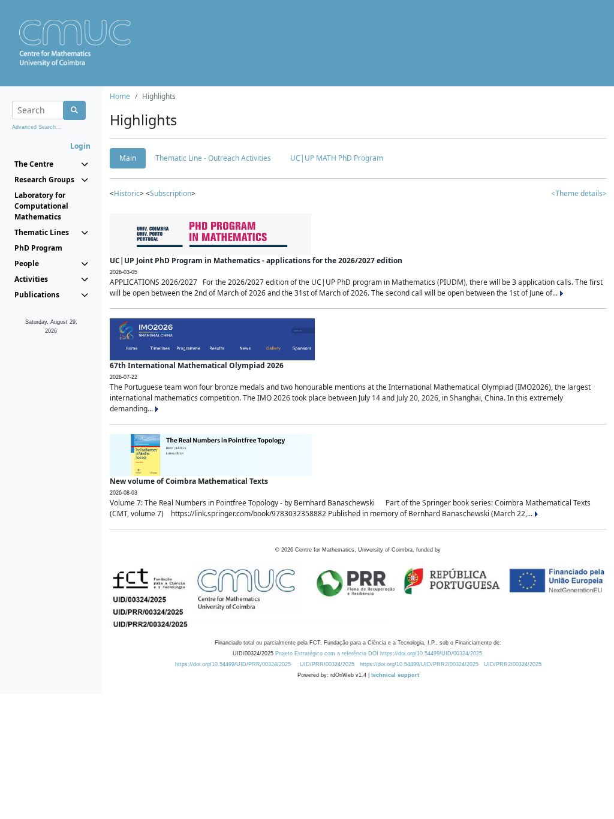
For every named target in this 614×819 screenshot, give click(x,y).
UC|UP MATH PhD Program (336, 158)
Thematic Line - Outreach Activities (213, 158)
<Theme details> (579, 193)
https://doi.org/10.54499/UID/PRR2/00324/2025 (419, 664)
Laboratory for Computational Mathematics (41, 206)
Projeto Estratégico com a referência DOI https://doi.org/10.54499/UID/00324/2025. (379, 654)
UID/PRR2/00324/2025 (512, 664)
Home (120, 96)
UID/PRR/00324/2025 (327, 664)
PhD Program (38, 248)
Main (127, 158)
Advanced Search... (36, 127)
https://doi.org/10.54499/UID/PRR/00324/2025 (233, 664)
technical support (395, 675)
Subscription (170, 193)
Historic (127, 193)
